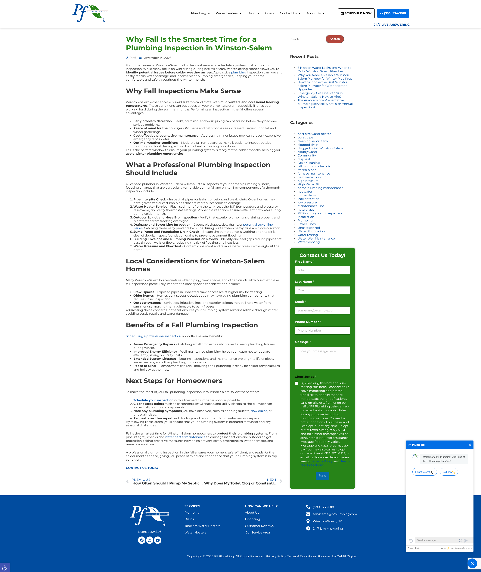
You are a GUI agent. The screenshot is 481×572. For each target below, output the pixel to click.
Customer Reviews (259, 526)
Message (303, 342)
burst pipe (305, 137)
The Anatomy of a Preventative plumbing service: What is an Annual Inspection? (325, 103)
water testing (308, 235)
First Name (304, 261)
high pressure (308, 181)
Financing (252, 519)
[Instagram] (149, 540)
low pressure (307, 202)
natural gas (306, 209)
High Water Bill (309, 184)
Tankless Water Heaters (202, 526)
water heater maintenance (185, 437)
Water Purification (311, 231)
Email (300, 302)
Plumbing (198, 13)
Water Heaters (227, 13)
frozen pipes (307, 170)
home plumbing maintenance (320, 188)
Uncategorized (309, 228)
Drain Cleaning (309, 163)
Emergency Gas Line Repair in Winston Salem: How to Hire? (320, 94)
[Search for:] (308, 39)
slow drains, (259, 411)
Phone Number (308, 322)
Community (307, 155)
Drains (189, 519)
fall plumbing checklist (315, 166)
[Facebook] (141, 540)
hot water (305, 191)
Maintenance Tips (311, 206)
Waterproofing (309, 242)
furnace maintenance (314, 173)
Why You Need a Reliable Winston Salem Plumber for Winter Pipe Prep (325, 76)
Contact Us (288, 13)
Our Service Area (257, 532)
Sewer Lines (307, 224)
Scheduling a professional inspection (153, 336)
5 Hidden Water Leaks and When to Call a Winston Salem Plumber (324, 69)
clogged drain (308, 145)
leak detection (308, 199)
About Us (314, 13)
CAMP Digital (346, 556)
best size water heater (314, 134)
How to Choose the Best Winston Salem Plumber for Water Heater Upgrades (323, 85)
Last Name (304, 281)
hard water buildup (312, 177)
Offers (269, 13)
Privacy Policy (322, 461)
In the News (307, 195)
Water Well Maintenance (316, 238)
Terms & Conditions (302, 556)
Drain (251, 13)
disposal (304, 159)
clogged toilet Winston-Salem (320, 148)
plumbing (238, 72)
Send (322, 476)
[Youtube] (157, 540)
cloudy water (307, 152)
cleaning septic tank (313, 141)
